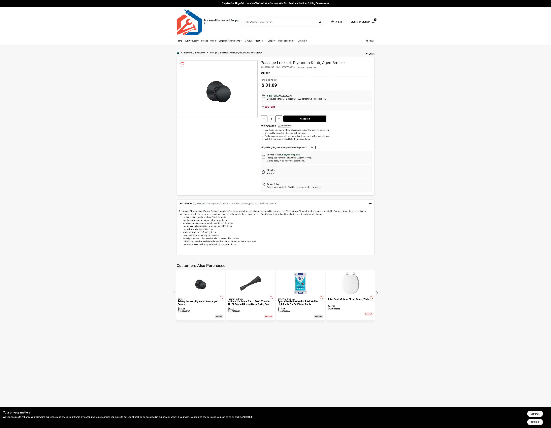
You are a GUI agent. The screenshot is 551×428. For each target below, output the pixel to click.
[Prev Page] (174, 293)
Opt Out (535, 422)
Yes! (312, 148)
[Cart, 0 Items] (373, 21)
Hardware (187, 53)
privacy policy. (170, 417)
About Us (370, 41)
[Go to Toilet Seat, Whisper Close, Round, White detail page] (350, 283)
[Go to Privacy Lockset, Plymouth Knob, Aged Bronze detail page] (200, 283)
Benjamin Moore (285, 41)
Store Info (302, 41)
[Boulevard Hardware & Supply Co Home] (189, 22)
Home (179, 41)
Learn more (316, 187)
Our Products (191, 41)
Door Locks (200, 53)
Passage (213, 53)
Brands (204, 41)
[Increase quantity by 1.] (278, 119)
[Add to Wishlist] (182, 63)
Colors (213, 41)
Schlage (265, 73)
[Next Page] (377, 293)
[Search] (320, 21)
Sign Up (366, 22)
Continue (535, 413)
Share (372, 53)
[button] (338, 22)
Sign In (354, 22)
